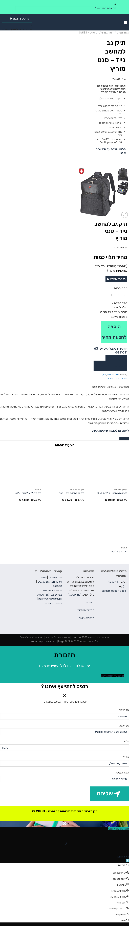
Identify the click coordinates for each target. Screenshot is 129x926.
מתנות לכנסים (45, 581)
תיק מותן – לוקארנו (118, 551)
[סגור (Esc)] (125, 834)
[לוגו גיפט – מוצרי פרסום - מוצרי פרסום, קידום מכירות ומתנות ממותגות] (64, 22)
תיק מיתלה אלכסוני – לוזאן (28, 493)
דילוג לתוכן (123, 856)
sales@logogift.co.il (114, 590)
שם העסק (124, 725)
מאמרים (90, 602)
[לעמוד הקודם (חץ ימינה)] (125, 848)
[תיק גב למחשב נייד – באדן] (64, 468)
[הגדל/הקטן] (116, 834)
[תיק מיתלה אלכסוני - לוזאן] (21, 468)
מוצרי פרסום (55, 577)
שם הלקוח (124, 710)
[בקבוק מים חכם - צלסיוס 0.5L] (107, 468)
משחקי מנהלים (54, 594)
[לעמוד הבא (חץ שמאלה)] (116, 848)
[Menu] (125, 22)
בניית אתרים (50, 641)
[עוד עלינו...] (74, 594)
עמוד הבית (123, 32)
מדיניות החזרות (85, 610)
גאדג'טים (48, 590)
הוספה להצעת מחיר (114, 332)
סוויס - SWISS (87, 32)
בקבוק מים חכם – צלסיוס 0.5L (112, 493)
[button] (127, 860)
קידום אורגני (37, 641)
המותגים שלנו (106, 32)
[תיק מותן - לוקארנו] (107, 526)
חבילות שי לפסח (47, 598)
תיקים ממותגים (112, 378)
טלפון (126, 741)
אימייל (126, 757)
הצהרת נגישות (86, 618)
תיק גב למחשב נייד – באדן (71, 493)
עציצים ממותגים (53, 603)
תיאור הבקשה (122, 772)
